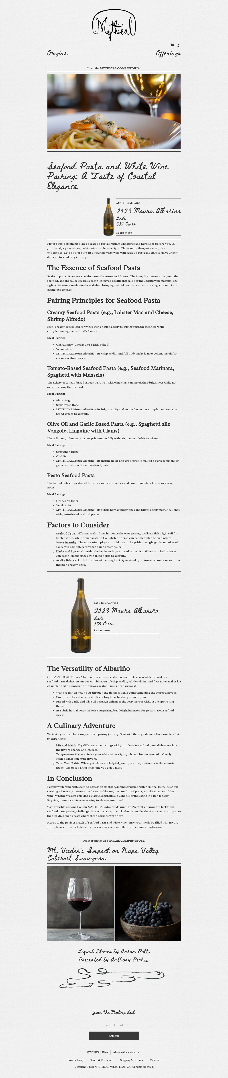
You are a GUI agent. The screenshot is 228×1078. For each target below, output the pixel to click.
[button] (174, 45)
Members (155, 1060)
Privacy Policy (76, 1060)
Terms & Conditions (102, 1060)
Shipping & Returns (131, 1060)
